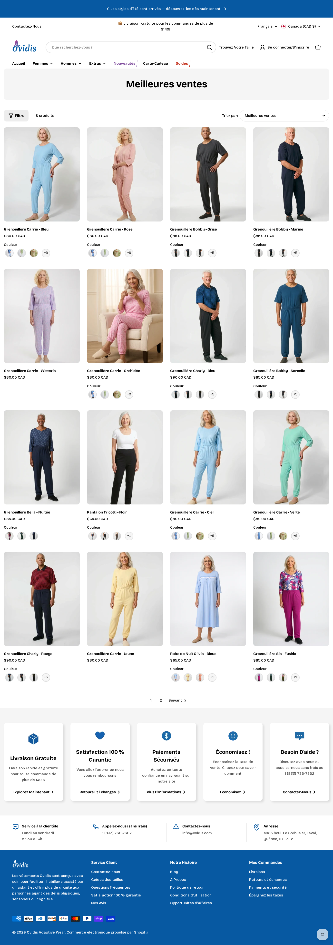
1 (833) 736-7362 (117, 833)
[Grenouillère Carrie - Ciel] (208, 457)
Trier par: (230, 115)
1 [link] (151, 700)
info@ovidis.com (197, 833)
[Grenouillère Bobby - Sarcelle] (291, 316)
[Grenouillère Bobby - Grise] (208, 174)
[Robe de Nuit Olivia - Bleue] (208, 599)
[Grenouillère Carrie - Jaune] (125, 599)
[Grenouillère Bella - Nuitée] (42, 457)
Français (265, 26)
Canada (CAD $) (302, 26)
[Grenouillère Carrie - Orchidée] (125, 316)
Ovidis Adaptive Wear (46, 932)
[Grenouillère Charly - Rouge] (42, 599)
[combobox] (131, 47)
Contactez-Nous (26, 26)
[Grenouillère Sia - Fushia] (291, 599)
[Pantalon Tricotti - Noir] (125, 457)
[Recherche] (209, 47)
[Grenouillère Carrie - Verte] (291, 457)
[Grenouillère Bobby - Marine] (291, 174)
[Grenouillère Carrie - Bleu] (42, 174)
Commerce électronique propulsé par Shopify (107, 932)
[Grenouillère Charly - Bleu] (208, 316)
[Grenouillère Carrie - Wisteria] (42, 316)
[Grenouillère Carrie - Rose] (125, 174)
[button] (108, 9)
